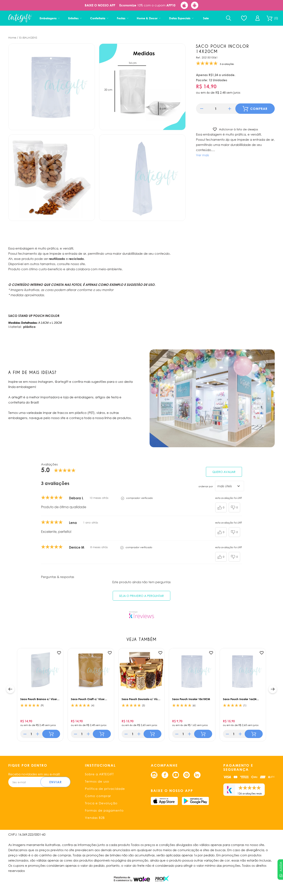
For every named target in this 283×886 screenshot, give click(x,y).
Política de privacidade (105, 789)
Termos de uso (97, 781)
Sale (206, 18)
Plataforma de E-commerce (122, 879)
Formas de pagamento (104, 810)
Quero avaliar (224, 472)
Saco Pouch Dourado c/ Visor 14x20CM (141, 699)
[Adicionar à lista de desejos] (59, 653)
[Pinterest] (186, 775)
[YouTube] (175, 775)
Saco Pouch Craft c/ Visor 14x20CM (87, 699)
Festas (121, 18)
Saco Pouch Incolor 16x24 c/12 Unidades (239, 699)
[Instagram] (154, 775)
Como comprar (98, 796)
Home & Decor (147, 18)
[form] (215, 108)
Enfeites (73, 18)
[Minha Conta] (257, 18)
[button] (201, 108)
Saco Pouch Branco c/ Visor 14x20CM (38, 699)
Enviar (55, 782)
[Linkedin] (197, 775)
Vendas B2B (95, 818)
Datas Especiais (179, 18)
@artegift (61, 381)
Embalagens (48, 18)
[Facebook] (165, 775)
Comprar (258, 108)
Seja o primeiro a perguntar (141, 596)
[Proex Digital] (162, 878)
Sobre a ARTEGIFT (99, 774)
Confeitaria (97, 18)
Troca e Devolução (101, 803)
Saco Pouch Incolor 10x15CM (191, 699)
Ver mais (202, 155)
